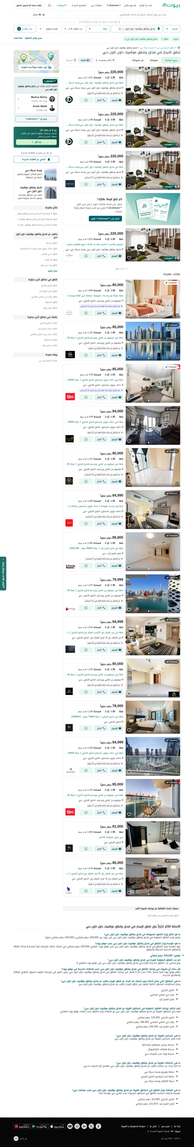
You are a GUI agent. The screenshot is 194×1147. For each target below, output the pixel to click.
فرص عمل (165, 1126)
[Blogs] (62, 5)
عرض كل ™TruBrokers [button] (36, 119)
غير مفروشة (138, 60)
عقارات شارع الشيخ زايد (47, 329)
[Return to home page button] (170, 5)
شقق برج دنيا (51, 243)
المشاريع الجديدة (79, 5)
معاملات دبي (96, 5)
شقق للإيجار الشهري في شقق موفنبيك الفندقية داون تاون (162, 915)
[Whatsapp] (86, 100)
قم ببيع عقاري (130, 5)
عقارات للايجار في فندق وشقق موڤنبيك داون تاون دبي (36, 225)
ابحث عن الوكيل (145, 5)
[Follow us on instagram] (77, 1126)
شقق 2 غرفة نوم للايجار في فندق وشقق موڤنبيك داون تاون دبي (36, 214)
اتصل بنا (153, 1126)
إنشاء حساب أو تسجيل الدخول (28, 5)
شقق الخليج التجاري (49, 286)
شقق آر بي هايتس (49, 254)
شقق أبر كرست (51, 260)
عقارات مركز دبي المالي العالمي (43, 334)
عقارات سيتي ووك (49, 345)
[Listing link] (121, 86)
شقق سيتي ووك (50, 308)
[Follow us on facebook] (98, 1126)
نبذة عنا (177, 1126)
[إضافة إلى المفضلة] (129, 102)
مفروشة (154, 60)
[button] (172, 29)
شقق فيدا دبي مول (49, 265)
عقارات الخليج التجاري (48, 323)
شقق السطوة (51, 302)
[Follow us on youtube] (70, 1126)
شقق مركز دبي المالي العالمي (44, 297)
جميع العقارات (171, 60)
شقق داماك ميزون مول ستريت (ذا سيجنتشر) (38, 249)
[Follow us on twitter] (91, 1126)
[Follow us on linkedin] (84, 1126)
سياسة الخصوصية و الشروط (133, 1126)
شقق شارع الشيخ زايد (48, 291)
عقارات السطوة (50, 340)
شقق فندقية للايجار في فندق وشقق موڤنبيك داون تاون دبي (36, 219)
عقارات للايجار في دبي (48, 361)
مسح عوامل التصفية (33, 38)
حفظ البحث (18, 38)
